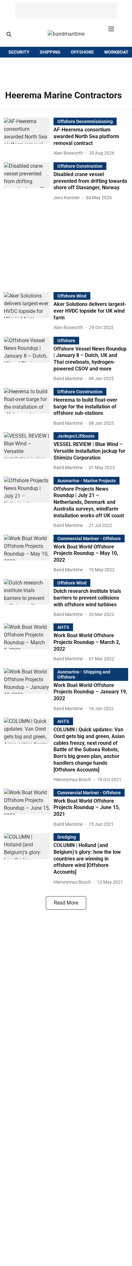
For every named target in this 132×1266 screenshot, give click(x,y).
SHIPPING (50, 52)
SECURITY (18, 52)
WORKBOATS (117, 52)
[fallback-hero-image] (29, 137)
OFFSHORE (82, 52)
